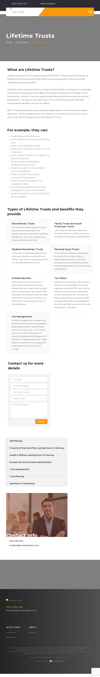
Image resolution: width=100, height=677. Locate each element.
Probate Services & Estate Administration (30, 462)
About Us (32, 632)
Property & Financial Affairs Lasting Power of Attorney (37, 448)
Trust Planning (17, 476)
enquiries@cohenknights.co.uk (24, 545)
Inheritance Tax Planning (22, 483)
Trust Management (19, 469)
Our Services (21, 42)
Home (9, 42)
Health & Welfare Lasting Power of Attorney (32, 455)
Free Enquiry (48, 4)
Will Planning (16, 441)
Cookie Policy (10, 637)
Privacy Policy (11, 632)
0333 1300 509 (19, 4)
